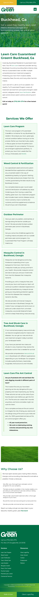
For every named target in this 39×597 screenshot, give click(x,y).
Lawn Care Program (6, 552)
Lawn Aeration (4, 563)
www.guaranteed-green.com (23, 586)
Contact (22, 557)
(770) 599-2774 (19, 101)
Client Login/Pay (24, 552)
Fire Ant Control (5, 571)
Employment (23, 560)
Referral (22, 563)
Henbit (24, 154)
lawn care (14, 65)
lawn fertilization (25, 92)
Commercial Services (6, 576)
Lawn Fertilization (5, 557)
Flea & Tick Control (6, 568)
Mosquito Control (5, 565)
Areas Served (24, 555)
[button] (35, 9)
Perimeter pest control (7, 573)
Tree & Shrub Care (6, 560)
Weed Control (4, 555)
